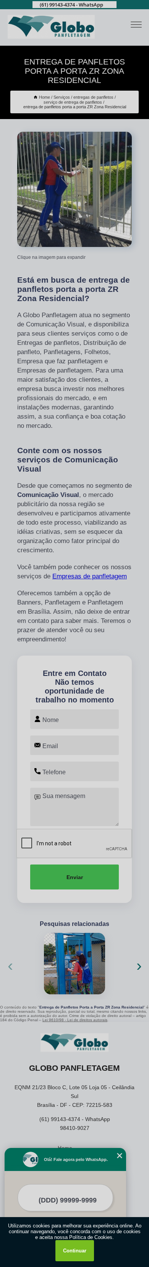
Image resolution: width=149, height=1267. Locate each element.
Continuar (74, 1251)
